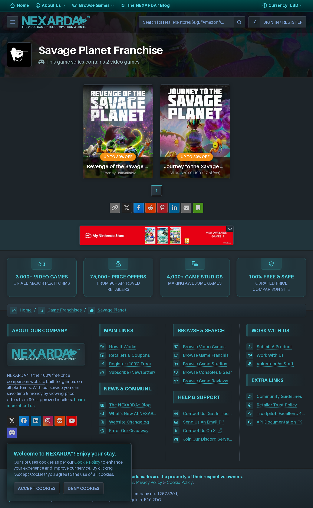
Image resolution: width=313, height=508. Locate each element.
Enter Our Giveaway (128, 430)
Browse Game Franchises (208, 355)
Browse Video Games (204, 346)
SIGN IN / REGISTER (283, 22)
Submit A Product (274, 346)
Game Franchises (64, 310)
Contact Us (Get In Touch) (208, 413)
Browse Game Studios (205, 363)
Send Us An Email (200, 422)
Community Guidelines (279, 396)
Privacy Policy (149, 482)
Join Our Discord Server (207, 439)
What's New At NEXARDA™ (134, 413)
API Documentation (276, 422)
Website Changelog (129, 422)
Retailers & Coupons (129, 355)
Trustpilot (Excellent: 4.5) (281, 413)
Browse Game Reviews (205, 380)
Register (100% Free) (130, 363)
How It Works (122, 346)
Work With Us (270, 355)
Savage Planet (112, 310)
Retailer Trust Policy (277, 405)
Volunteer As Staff (275, 363)
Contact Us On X (199, 430)
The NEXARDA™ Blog (130, 405)
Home (26, 310)
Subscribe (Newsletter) (132, 372)
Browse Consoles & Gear (207, 372)
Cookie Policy (180, 482)
